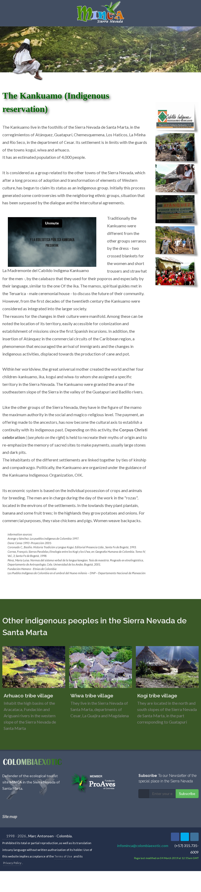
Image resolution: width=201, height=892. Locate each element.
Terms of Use (63, 856)
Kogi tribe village (157, 695)
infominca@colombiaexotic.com (142, 845)
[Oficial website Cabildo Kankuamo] (177, 117)
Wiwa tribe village (91, 695)
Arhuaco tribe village (28, 695)
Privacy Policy (12, 863)
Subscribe (187, 793)
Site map (9, 816)
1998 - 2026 (15, 836)
